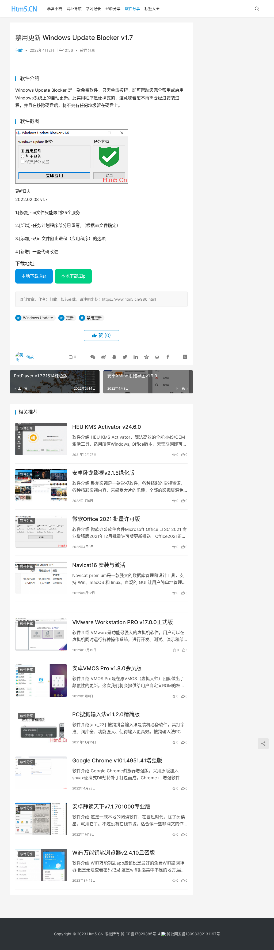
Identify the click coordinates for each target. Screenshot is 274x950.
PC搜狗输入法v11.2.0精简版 (106, 714)
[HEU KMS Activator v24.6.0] (41, 439)
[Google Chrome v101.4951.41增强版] (41, 773)
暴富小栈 (54, 8)
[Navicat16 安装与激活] (41, 577)
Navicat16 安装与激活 (98, 565)
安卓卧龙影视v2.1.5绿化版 (103, 473)
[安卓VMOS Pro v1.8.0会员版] (41, 680)
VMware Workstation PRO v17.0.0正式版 (122, 622)
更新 (70, 317)
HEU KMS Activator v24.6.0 (106, 427)
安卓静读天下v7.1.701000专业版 (111, 806)
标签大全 (151, 8)
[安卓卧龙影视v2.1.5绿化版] (41, 485)
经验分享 (112, 8)
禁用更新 (94, 317)
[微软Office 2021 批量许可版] (41, 531)
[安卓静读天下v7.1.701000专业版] (41, 819)
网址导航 (74, 8)
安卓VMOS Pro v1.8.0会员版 (107, 668)
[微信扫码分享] (93, 357)
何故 (19, 50)
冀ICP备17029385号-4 (140, 934)
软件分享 (132, 8)
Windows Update (38, 317)
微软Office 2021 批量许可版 (106, 519)
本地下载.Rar (33, 276)
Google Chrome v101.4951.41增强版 (117, 760)
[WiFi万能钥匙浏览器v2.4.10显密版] (41, 865)
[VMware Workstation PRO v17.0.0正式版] (41, 634)
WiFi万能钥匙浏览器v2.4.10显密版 (113, 853)
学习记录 (93, 8)
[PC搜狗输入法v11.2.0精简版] (41, 726)
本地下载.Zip (73, 276)
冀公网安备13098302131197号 (193, 934)
